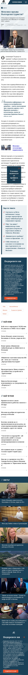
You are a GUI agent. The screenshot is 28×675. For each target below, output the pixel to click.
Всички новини (17, 2)
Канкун (4, 313)
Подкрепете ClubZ (10, 671)
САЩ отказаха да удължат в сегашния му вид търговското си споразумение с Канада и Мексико (15, 246)
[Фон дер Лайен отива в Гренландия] (14, 514)
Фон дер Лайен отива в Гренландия (14, 523)
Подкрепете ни (10, 298)
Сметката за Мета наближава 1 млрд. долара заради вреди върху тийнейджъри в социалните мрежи (14, 216)
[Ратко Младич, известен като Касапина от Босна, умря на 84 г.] (14, 490)
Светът (5, 8)
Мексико (5, 310)
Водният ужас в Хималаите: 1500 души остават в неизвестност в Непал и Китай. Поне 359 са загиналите (13, 571)
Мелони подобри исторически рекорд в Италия (12, 546)
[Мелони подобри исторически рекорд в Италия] (14, 535)
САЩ (4, 306)
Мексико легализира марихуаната (18, 148)
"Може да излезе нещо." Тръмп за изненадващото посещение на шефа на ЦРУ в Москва (13, 597)
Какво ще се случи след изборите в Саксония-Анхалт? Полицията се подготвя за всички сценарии (14, 622)
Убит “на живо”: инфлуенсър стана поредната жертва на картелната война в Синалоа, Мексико (14, 228)
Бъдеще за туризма (16, 310)
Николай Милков (13, 306)
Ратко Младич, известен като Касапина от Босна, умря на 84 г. (13, 501)
